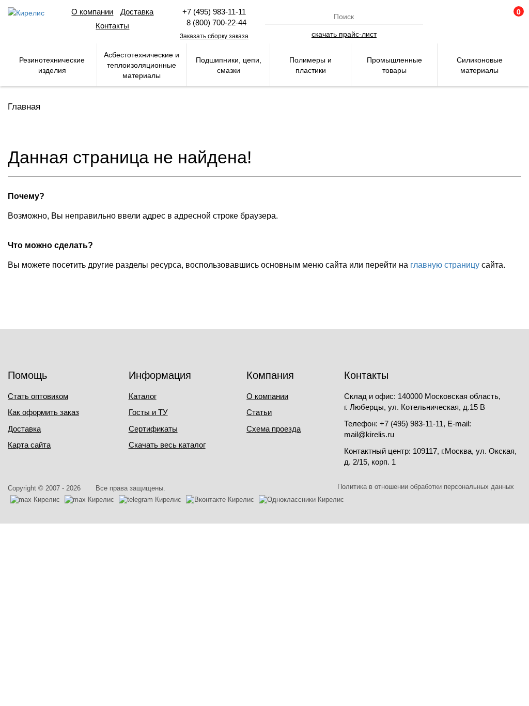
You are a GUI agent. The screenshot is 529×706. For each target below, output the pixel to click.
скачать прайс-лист (344, 33)
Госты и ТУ (148, 412)
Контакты (112, 25)
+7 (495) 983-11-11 (214, 11)
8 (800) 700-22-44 (214, 22)
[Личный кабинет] (457, 16)
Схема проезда (273, 428)
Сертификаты (153, 428)
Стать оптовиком (38, 396)
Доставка (136, 11)
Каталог (143, 396)
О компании (92, 11)
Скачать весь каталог (167, 444)
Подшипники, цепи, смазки (228, 65)
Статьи (259, 412)
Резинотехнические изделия (52, 65)
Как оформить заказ (43, 412)
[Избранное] (485, 16)
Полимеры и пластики (310, 65)
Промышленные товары (394, 65)
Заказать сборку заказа (214, 36)
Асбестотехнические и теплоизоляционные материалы (141, 65)
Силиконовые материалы (480, 65)
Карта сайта (29, 444)
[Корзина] (513, 16)
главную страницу (444, 264)
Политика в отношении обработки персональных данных (425, 486)
